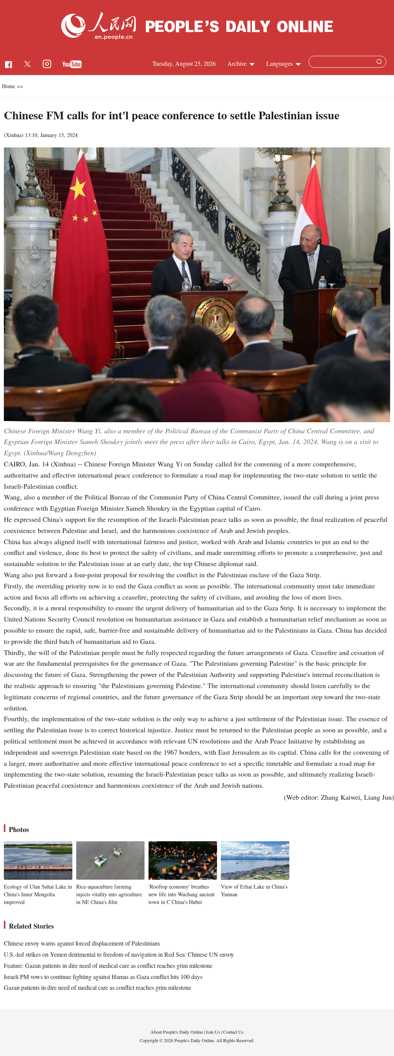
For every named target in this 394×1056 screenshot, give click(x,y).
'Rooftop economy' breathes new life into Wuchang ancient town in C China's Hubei (182, 894)
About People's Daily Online (176, 1032)
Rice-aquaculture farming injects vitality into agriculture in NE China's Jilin (109, 894)
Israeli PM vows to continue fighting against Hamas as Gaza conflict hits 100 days (103, 976)
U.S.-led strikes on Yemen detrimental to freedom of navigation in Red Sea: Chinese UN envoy (119, 954)
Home (8, 86)
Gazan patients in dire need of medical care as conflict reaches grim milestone (97, 987)
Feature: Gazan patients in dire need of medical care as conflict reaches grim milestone (108, 965)
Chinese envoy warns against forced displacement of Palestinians (82, 943)
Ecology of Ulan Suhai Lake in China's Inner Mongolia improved (38, 894)
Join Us (213, 1032)
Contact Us (233, 1032)
